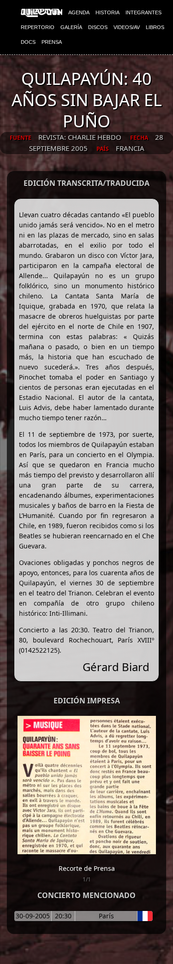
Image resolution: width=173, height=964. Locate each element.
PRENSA (52, 42)
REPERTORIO (37, 27)
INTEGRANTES (143, 12)
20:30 (63, 915)
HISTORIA (107, 12)
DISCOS (97, 27)
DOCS (28, 42)
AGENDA (78, 12)
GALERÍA (71, 27)
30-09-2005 (33, 915)
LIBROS (155, 27)
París (106, 915)
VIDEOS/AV (126, 27)
